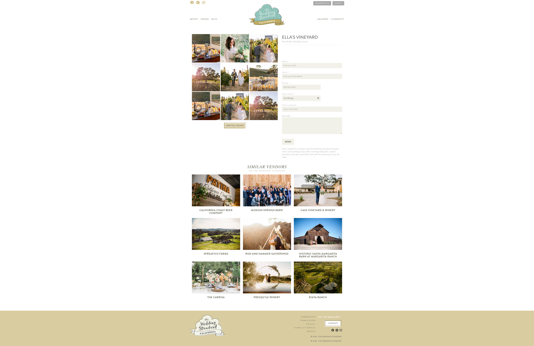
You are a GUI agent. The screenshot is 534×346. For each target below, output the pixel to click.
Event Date (288, 94)
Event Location (289, 105)
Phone (286, 83)
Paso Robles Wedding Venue (295, 41)
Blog (214, 19)
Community (337, 19)
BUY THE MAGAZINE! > (330, 317)
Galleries (322, 19)
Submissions (308, 320)
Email (285, 72)
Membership (322, 3)
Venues (205, 19)
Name (285, 61)
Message (287, 116)
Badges (311, 331)
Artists (194, 19)
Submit (338, 3)
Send (288, 141)
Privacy (311, 324)
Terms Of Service (305, 328)
